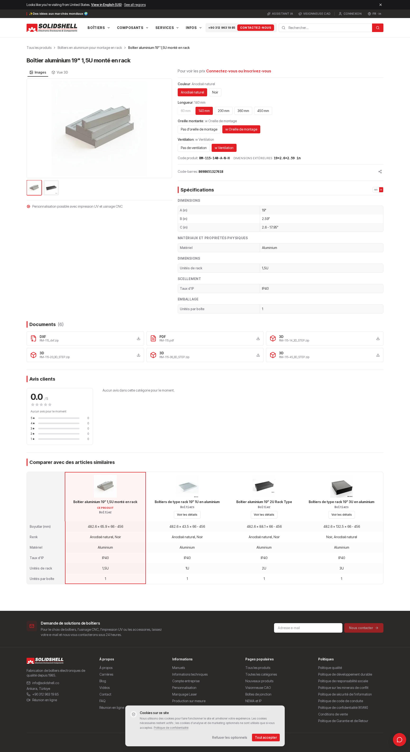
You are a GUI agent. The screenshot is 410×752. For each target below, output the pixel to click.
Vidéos (104, 688)
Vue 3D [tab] (62, 72)
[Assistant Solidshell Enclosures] (399, 739)
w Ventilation (224, 148)
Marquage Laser (184, 694)
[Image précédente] (33, 128)
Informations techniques (190, 674)
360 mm (243, 111)
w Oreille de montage (241, 129)
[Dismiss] (380, 5)
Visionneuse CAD (317, 13)
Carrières (106, 674)
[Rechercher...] (377, 27)
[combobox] (325, 27)
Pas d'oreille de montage (199, 129)
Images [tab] (40, 72)
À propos (105, 668)
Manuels (178, 668)
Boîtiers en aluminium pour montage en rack (90, 48)
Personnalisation (184, 688)
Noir (215, 92)
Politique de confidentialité (171, 727)
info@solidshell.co (45, 683)
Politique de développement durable (345, 674)
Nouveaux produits (259, 681)
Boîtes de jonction (258, 694)
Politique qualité (330, 668)
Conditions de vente (333, 714)
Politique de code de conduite (340, 701)
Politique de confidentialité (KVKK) (343, 707)
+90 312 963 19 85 (221, 27)
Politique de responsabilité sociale (343, 681)
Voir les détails (187, 514)
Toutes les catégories (261, 674)
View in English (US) (106, 5)
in (381, 189)
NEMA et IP (253, 701)
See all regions (135, 5)
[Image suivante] (165, 128)
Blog (102, 681)
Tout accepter (266, 737)
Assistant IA (282, 13)
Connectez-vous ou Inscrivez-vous (238, 71)
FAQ (102, 701)
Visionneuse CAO (258, 688)
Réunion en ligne (44, 700)
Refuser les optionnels (229, 737)
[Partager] (380, 171)
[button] (99, 128)
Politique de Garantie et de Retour (343, 721)
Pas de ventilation (194, 148)
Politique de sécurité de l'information (345, 694)
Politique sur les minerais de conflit (343, 688)
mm (376, 189)
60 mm (186, 111)
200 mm (223, 111)
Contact (105, 694)
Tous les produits (39, 48)
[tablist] (49, 72)
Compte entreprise (186, 681)
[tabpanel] (99, 137)
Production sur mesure (188, 701)
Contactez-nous (255, 27)
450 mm (263, 111)
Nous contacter (361, 628)
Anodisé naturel (192, 92)
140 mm (204, 111)
